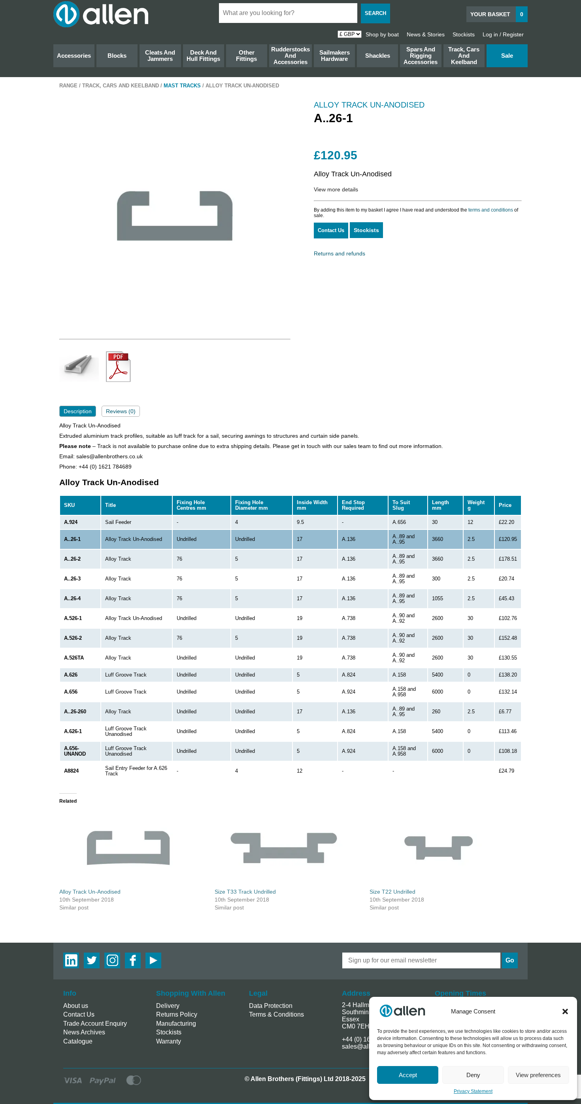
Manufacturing (176, 1023)
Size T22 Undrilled (392, 891)
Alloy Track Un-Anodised (90, 891)
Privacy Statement (473, 1091)
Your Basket (496, 14)
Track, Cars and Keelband (463, 55)
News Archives (84, 1032)
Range (68, 86)
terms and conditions (490, 210)
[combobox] (288, 13)
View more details (336, 189)
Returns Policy (176, 1014)
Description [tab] (78, 411)
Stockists (464, 34)
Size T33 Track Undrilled (245, 891)
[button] (565, 1011)
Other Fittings (246, 55)
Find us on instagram (112, 960)
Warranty (168, 1041)
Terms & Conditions (276, 1014)
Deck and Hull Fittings (203, 55)
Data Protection (270, 1005)
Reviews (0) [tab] (121, 411)
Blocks (117, 55)
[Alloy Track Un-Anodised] (133, 848)
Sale (507, 55)
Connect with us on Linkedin (71, 960)
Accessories (74, 55)
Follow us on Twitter (92, 960)
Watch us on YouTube (153, 960)
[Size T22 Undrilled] (443, 848)
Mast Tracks (182, 86)
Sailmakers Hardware (334, 55)
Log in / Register (503, 34)
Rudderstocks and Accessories (290, 55)
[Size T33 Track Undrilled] (288, 848)
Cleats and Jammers (160, 55)
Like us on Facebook (133, 960)
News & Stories (426, 34)
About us (75, 1005)
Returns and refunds (339, 253)
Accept (408, 1075)
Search (375, 13)
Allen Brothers (100, 14)
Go (510, 960)
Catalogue (77, 1041)
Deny (473, 1075)
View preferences (538, 1075)
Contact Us (331, 230)
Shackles (377, 55)
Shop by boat (382, 34)
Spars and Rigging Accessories (421, 55)
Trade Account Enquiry (95, 1023)
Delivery (167, 1005)
